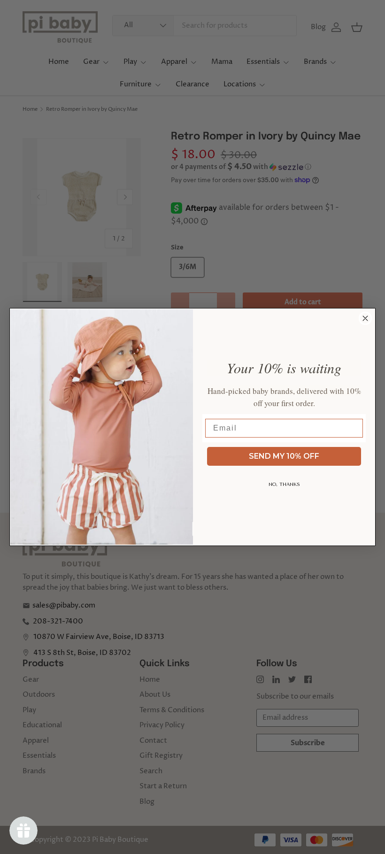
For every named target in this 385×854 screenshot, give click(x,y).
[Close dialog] (365, 318)
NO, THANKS (284, 484)
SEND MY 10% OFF (284, 456)
